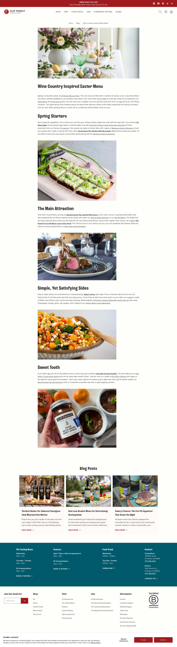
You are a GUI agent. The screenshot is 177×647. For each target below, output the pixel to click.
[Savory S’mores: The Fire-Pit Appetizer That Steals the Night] (135, 505)
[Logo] (14, 11)
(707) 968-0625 (150, 561)
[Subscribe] (24, 601)
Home (71, 23)
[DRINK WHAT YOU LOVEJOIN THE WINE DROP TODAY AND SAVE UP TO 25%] (88, 3)
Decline (163, 640)
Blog (78, 23)
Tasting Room (42, 102)
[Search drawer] (160, 11)
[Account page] (166, 11)
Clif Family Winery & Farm (70, 96)
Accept (143, 640)
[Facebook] (157, 3)
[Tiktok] (166, 3)
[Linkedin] (170, 3)
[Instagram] (152, 3)
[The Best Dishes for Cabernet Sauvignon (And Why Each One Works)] (41, 505)
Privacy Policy (96, 642)
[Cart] (171, 11)
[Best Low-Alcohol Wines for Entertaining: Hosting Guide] (88, 505)
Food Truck (55, 102)
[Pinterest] (161, 3)
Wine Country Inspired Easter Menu (95, 23)
